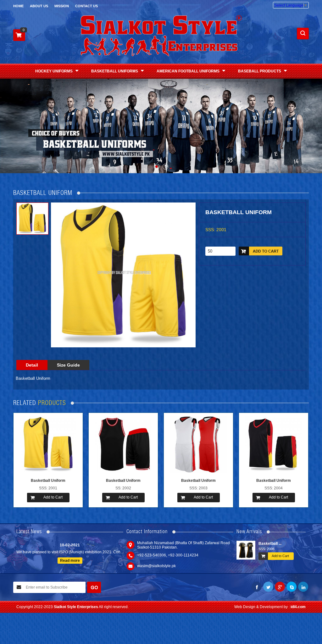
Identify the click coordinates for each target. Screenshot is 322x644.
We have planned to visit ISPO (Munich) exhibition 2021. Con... (69, 550)
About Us (39, 6)
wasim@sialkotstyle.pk (156, 566)
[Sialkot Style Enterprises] (161, 35)
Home (18, 6)
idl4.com (298, 607)
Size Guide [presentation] (68, 365)
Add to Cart (284, 556)
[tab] (31, 365)
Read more (70, 558)
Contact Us (86, 6)
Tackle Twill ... (274, 543)
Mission (61, 6)
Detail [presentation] (32, 365)
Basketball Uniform (48, 480)
